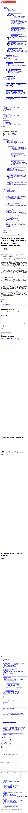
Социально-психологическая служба (11, 779)
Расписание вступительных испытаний (14, 71)
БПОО (4, 77)
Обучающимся (9, 773)
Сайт (2, 330)
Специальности (9, 63)
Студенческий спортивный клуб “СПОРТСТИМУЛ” (15, 763)
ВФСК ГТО (5, 765)
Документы (10, 14)
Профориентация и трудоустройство (14, 84)
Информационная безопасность (10, 769)
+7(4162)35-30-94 (11, 133)
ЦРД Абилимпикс (7, 99)
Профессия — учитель (8, 761)
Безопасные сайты (10, 777)
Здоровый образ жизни (8, 764)
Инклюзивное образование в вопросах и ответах (16, 97)
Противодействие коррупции (9, 768)
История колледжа (10, 55)
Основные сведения (12, 10)
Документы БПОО (10, 79)
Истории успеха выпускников (10, 756)
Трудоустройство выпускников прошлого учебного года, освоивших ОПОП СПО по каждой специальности (19, 33)
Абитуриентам (6, 58)
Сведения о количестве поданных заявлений (16, 65)
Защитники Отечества (5, 304)
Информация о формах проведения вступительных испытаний (13, 69)
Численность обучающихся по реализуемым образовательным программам (18, 24)
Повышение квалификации (12, 87)
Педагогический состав (13, 38)
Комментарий (4, 315)
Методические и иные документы (18, 36)
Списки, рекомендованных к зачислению (15, 62)
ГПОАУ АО (3, 129)
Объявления (6, 112)
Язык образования (15, 30)
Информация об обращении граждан (11, 107)
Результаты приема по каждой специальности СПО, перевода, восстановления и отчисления (18, 28)
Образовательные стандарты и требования (17, 53)
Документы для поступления (12, 66)
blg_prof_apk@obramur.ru (11, 134)
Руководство (11, 37)
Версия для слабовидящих (10, 1)
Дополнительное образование (9, 754)
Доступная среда (9, 88)
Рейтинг (7, 64)
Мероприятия (9, 85)
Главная (5, 7)
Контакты (8, 95)
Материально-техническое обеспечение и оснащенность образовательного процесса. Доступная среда (17, 41)
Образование (11, 15)
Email (2, 328)
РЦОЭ (4, 100)
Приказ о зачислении (10, 60)
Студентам (5, 757)
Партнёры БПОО (9, 86)
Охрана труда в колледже (8, 752)
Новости (5, 101)
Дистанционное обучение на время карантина (13, 750)
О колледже (5, 8)
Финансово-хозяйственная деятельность (17, 44)
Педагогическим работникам (12, 772)
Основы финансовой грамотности (10, 751)
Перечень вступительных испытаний (14, 67)
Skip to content (4, 3)
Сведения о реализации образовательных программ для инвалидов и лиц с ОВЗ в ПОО (16, 82)
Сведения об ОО (9, 9)
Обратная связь (6, 106)
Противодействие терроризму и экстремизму (13, 766)
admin (11, 256)
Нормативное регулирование (12, 771)
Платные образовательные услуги (15, 43)
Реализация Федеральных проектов (11, 748)
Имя (2, 325)
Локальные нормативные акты (12, 770)
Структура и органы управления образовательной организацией (15, 12)
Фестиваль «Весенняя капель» (10, 762)
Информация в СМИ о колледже (13, 56)
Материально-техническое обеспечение (14, 90)
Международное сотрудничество (15, 50)
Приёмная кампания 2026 (11, 59)
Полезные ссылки (10, 98)
